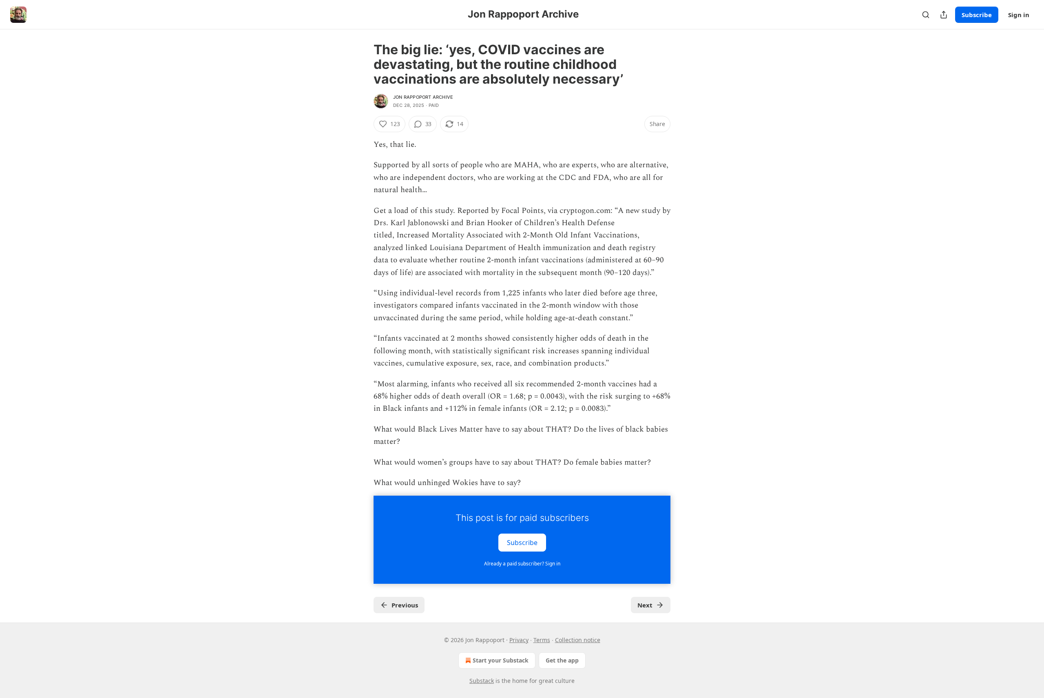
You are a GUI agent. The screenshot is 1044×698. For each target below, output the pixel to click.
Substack (481, 681)
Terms (541, 640)
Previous (405, 605)
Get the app (562, 660)
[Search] (926, 15)
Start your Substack (501, 660)
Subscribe (977, 15)
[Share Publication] (944, 15)
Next (644, 605)
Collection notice (577, 640)
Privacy (519, 640)
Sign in (1018, 15)
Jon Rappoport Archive (423, 97)
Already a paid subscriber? (522, 563)
